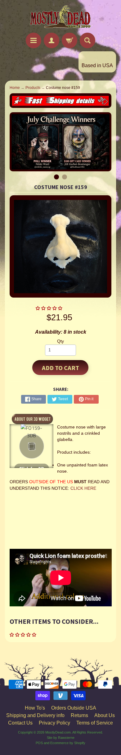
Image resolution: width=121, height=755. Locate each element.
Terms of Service (94, 722)
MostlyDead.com (58, 732)
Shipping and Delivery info (35, 715)
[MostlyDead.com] (60, 17)
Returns (79, 715)
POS (39, 743)
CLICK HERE (83, 488)
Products (32, 88)
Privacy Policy (54, 722)
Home (15, 88)
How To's (35, 708)
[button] (50, 308)
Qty (60, 341)
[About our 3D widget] (32, 418)
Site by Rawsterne (60, 737)
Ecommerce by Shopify (67, 743)
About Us (104, 715)
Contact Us (20, 722)
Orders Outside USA (73, 708)
